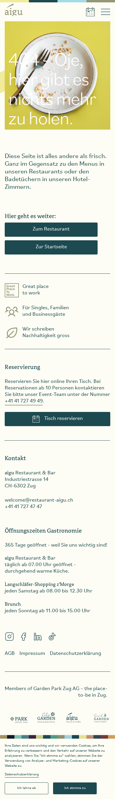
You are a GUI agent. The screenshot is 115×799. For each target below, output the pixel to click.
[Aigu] (74, 718)
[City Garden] (46, 718)
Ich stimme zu (75, 788)
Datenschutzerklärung (22, 774)
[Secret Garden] (101, 718)
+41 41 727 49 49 (24, 401)
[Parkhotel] (19, 718)
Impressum (32, 653)
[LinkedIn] (37, 636)
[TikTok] (52, 636)
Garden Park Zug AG (56, 689)
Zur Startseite (51, 247)
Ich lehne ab (26, 788)
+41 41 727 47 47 (23, 507)
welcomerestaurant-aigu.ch (39, 500)
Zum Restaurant (51, 229)
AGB (10, 653)
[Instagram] (9, 636)
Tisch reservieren (63, 418)
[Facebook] (23, 636)
